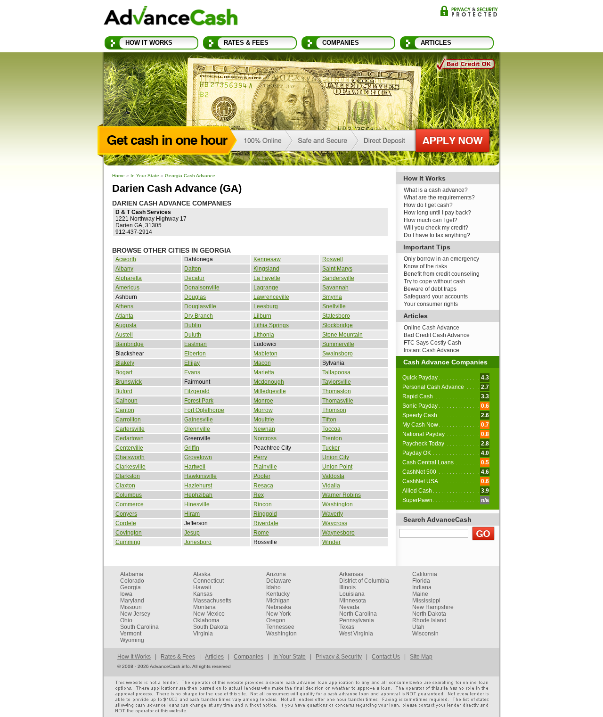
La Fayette (266, 278)
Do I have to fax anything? (437, 235)
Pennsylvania (356, 620)
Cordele (125, 523)
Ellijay (192, 363)
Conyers (126, 514)
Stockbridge (337, 325)
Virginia (203, 633)
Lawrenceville (271, 297)
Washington (337, 504)
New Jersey (135, 613)
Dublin (192, 325)
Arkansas (351, 574)
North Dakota (429, 613)
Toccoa (331, 429)
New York (278, 613)
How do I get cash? (428, 205)
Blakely (124, 363)
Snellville (334, 306)
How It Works (148, 42)
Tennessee (280, 627)
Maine (420, 594)
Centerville (129, 448)
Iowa (126, 594)
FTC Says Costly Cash (432, 342)
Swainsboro (337, 353)
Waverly (332, 514)
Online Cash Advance (431, 327)
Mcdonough (268, 382)
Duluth (192, 334)
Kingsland (266, 268)
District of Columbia (364, 580)
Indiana (422, 587)
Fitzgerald (197, 391)
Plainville (265, 466)
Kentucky (278, 594)
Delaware (278, 580)
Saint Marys (337, 268)
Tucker (331, 448)
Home (118, 175)
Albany (124, 268)
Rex (258, 495)
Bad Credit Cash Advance (437, 335)
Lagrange (265, 287)
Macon (262, 363)
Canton (124, 410)
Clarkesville (130, 466)
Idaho (273, 587)
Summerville (338, 344)
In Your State (144, 175)
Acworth (125, 259)
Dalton (192, 268)
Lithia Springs (271, 325)
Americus (127, 287)
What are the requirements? (439, 197)
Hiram (192, 514)
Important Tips (426, 247)
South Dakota (210, 627)
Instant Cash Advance (431, 350)
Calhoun (126, 400)
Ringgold (265, 514)
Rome (261, 532)
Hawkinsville (200, 476)
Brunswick (128, 382)
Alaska (202, 574)
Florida (421, 580)
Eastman (195, 344)
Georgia (130, 587)
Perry (260, 457)
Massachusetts (212, 600)
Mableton (265, 353)
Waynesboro (338, 532)
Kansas (202, 594)
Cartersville (130, 429)
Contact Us (386, 656)
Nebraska (278, 607)
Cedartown (129, 438)
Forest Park (198, 400)
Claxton (125, 485)
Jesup (192, 532)
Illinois (347, 587)
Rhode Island (429, 620)
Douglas (195, 297)
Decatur (194, 278)
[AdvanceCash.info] (170, 17)
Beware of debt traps (430, 289)
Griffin (191, 448)
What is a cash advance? (436, 190)
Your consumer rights (431, 304)
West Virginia (356, 633)
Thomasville (337, 400)
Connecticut (208, 580)
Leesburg (265, 306)
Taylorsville (336, 382)
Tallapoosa (336, 372)
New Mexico (209, 613)
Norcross (265, 438)
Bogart (123, 372)
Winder (331, 542)
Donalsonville (202, 287)
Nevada (349, 607)
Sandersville (338, 278)
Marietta (263, 372)
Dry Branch (198, 316)
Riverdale (265, 523)
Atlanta (124, 316)
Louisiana (352, 594)
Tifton (329, 419)
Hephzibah (198, 495)
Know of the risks (425, 266)
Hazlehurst (198, 485)
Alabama (131, 574)
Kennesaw (267, 259)
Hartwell (194, 466)
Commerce (129, 504)
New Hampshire (433, 607)
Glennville (197, 429)
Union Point (337, 466)
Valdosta (333, 476)
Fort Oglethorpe (204, 410)
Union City (335, 457)
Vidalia (331, 485)
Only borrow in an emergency (441, 258)
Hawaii (202, 587)
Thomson (334, 410)
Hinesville (197, 504)
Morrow (263, 410)
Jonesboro (198, 542)
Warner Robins (341, 495)
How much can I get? (430, 220)
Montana (204, 607)
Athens (124, 306)
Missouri (131, 607)
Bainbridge (129, 344)
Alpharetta (128, 278)
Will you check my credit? (436, 227)
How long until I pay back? (437, 212)
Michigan (278, 600)
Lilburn (262, 316)
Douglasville (200, 306)
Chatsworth (130, 457)
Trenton (332, 438)
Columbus (128, 495)
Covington (128, 532)
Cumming (127, 542)
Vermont (130, 633)
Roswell (332, 259)
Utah (418, 627)
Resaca (263, 485)
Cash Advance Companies (445, 362)
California (424, 574)
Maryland (132, 600)
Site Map (421, 656)
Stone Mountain (342, 334)
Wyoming (132, 640)
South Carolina (139, 627)
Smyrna (332, 297)
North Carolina (358, 613)
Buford (123, 391)
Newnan (264, 429)
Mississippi (426, 600)
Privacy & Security (469, 11)
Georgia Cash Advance (190, 175)
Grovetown (198, 457)
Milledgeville (269, 391)
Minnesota (352, 600)
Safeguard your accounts (436, 296)
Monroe (263, 400)
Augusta (126, 325)
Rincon (262, 504)
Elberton (195, 353)
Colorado (132, 580)
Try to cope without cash (434, 281)
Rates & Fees (246, 42)
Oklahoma (206, 620)
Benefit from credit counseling (442, 274)
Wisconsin (425, 633)
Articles (436, 42)
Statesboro (336, 316)
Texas (346, 627)
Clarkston (127, 476)
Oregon (275, 620)
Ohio (126, 620)
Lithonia (263, 334)
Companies (340, 42)
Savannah (335, 287)
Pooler (261, 476)
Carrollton (128, 419)
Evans (192, 372)
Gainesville (198, 419)
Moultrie (263, 419)
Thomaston (336, 391)
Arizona (276, 574)
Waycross (334, 523)
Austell (124, 334)
